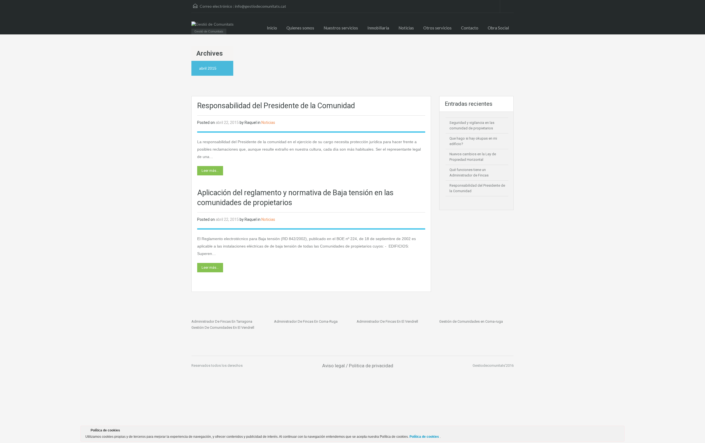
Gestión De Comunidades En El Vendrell (222, 327)
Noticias (406, 27)
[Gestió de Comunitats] (212, 24)
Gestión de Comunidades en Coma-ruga (471, 321)
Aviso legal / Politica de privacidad (357, 365)
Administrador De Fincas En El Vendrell (387, 321)
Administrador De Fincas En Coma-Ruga (306, 321)
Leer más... (210, 170)
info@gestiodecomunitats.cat (260, 6)
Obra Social (498, 27)
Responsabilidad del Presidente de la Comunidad (276, 105)
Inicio (272, 27)
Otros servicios (437, 27)
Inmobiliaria (378, 27)
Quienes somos (300, 27)
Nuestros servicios (341, 27)
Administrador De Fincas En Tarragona (221, 321)
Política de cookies (425, 437)
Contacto (469, 27)
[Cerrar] (620, 431)
